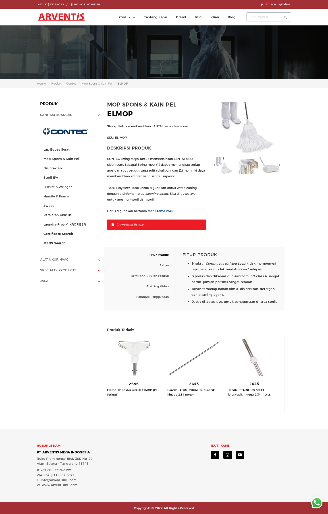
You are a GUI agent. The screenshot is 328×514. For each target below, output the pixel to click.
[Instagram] (227, 455)
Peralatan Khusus (57, 215)
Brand (181, 17)
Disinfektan (53, 168)
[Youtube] (240, 455)
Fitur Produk (159, 255)
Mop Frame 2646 (160, 211)
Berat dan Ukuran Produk (150, 276)
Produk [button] (124, 17)
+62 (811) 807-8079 (86, 4)
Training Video (158, 286)
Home (41, 83)
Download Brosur (129, 224)
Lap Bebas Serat (57, 149)
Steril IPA (51, 178)
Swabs (49, 206)
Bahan (164, 265)
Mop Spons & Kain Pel (96, 83)
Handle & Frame (56, 196)
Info (198, 17)
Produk (56, 83)
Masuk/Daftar (280, 4)
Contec (71, 83)
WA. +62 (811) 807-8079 (55, 475)
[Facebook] (215, 455)
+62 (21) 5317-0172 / (52, 4)
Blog (231, 17)
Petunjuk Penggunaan (152, 296)
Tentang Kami (155, 17)
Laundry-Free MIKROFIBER (65, 224)
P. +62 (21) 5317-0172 (54, 470)
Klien (215, 17)
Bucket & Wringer (58, 187)
